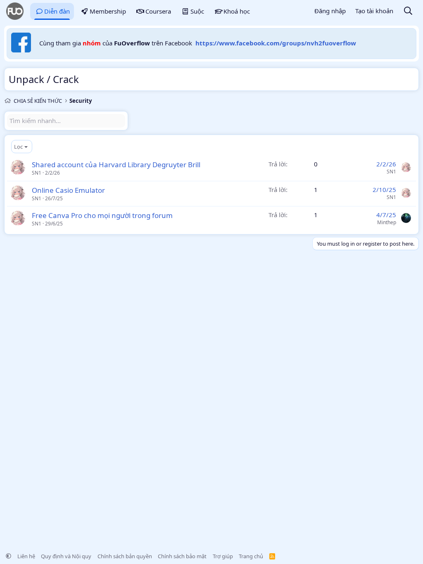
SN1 (36, 172)
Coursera (158, 11)
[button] (8, 556)
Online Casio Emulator (68, 190)
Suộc (197, 11)
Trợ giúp (223, 556)
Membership (108, 11)
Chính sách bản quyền (124, 556)
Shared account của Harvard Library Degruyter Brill (116, 164)
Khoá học (236, 11)
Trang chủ (251, 556)
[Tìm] (408, 11)
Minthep (386, 222)
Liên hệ (26, 556)
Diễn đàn (57, 11)
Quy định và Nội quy (66, 556)
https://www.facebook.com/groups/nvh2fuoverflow (275, 43)
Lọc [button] (18, 146)
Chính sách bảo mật (182, 556)
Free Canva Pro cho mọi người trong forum (102, 215)
